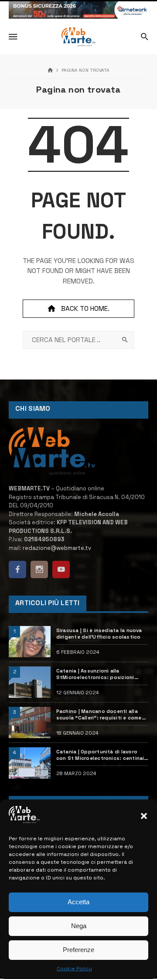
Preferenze (78, 949)
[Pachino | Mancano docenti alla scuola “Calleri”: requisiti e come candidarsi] (30, 722)
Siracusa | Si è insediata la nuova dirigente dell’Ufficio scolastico (99, 633)
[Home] (50, 70)
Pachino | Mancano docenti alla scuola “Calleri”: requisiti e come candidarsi (99, 714)
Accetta (78, 902)
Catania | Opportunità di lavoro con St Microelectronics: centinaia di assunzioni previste (101, 755)
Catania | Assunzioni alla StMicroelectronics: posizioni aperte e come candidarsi (95, 674)
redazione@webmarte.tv (57, 548)
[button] (144, 816)
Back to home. (85, 308)
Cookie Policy (74, 968)
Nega (78, 925)
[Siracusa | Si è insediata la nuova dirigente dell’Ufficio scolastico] (30, 641)
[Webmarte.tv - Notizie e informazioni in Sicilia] (78, 37)
